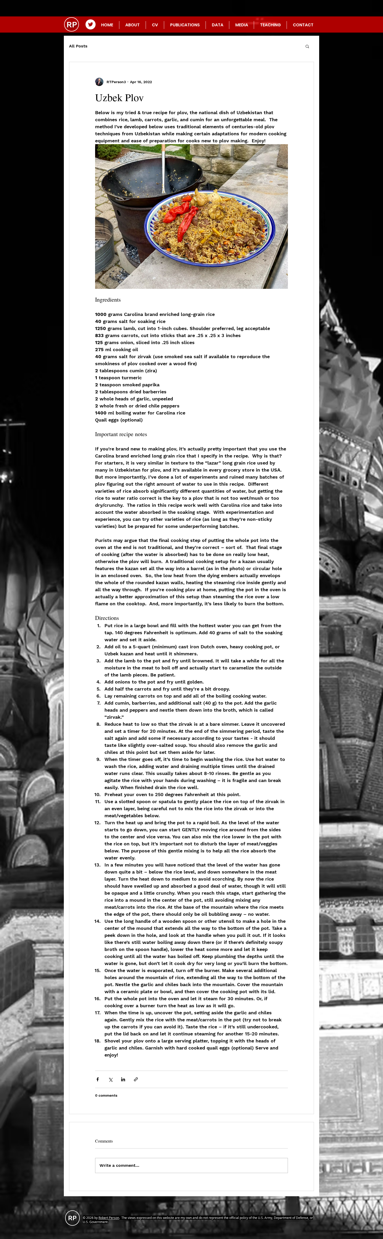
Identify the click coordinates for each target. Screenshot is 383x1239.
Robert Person (108, 1218)
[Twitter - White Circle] (90, 24)
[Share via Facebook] (97, 1079)
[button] (307, 46)
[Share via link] (135, 1079)
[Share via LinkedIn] (123, 1079)
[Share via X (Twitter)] (110, 1079)
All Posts (78, 46)
